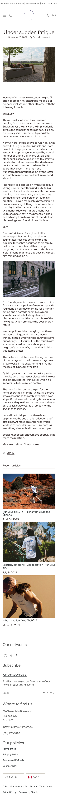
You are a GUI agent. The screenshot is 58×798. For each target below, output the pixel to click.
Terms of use (9, 748)
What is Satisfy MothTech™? (20, 620)
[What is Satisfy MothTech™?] (29, 596)
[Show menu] (4, 15)
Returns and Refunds (13, 760)
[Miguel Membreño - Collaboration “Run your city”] (29, 542)
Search (33, 786)
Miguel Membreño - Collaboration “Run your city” (29, 566)
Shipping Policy (10, 754)
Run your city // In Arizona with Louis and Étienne (26, 513)
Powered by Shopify (29, 792)
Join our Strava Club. (15, 674)
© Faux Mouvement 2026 (15, 786)
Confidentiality (10, 765)
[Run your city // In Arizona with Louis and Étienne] (29, 491)
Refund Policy (9, 792)
